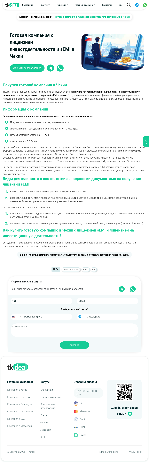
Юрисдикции (28, 5)
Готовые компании (50, 397)
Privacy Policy (134, 451)
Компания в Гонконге (18, 397)
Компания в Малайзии (19, 426)
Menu (146, 142)
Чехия (85, 269)
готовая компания (71, 269)
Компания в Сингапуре (19, 404)
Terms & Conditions (108, 451)
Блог (121, 5)
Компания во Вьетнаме (20, 411)
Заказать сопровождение (27, 68)
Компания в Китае (17, 389)
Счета (43, 415)
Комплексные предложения (47, 406)
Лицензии (45, 429)
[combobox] (16, 317)
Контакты (107, 5)
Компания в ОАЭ (16, 418)
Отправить (74, 345)
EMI (93, 269)
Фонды (44, 422)
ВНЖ (43, 437)
